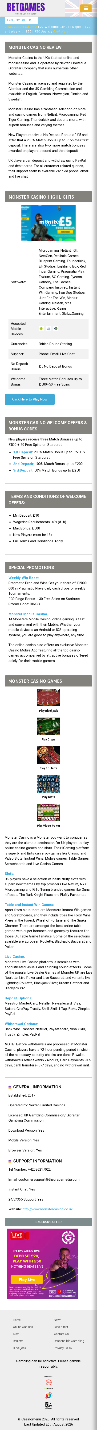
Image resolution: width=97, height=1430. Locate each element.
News (57, 1320)
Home (16, 1320)
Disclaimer (61, 1327)
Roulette (18, 1341)
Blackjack (19, 1348)
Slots (16, 1334)
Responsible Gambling (69, 1341)
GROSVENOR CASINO (21, 27)
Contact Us (61, 1334)
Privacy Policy (63, 1348)
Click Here (60, 31)
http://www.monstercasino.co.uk (48, 1209)
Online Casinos (23, 1327)
